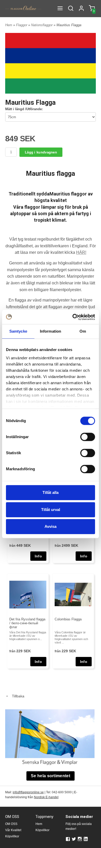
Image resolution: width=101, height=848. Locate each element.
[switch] (87, 437)
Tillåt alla (50, 492)
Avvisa (50, 526)
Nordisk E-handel (46, 797)
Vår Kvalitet (13, 830)
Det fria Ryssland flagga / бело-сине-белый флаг (27, 623)
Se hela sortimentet (50, 776)
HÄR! (81, 252)
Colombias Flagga (68, 619)
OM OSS (11, 824)
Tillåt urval (50, 509)
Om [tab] (83, 331)
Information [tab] (50, 331)
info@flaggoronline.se (28, 792)
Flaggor (22, 25)
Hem (8, 25)
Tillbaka (16, 696)
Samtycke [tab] (18, 331)
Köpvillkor (12, 836)
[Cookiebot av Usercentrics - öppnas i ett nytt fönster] (72, 317)
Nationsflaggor (42, 25)
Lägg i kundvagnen (41, 152)
